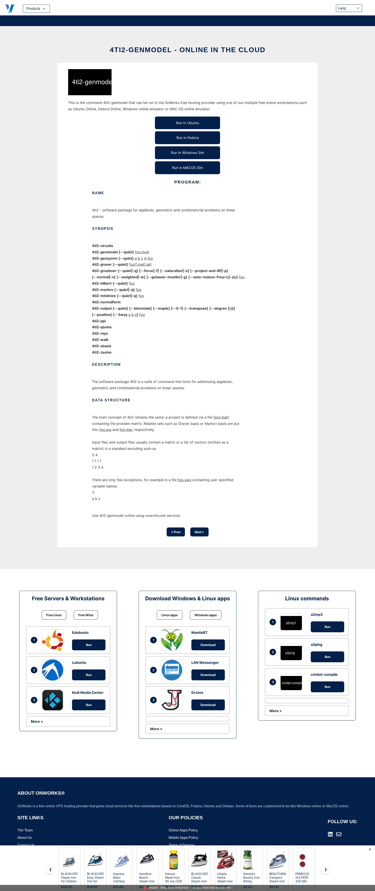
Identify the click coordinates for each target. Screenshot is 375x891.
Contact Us (26, 845)
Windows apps (205, 615)
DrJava (197, 692)
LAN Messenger (205, 662)
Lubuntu (79, 662)
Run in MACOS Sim (187, 167)
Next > (199, 532)
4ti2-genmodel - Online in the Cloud (187, 50)
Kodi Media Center (88, 692)
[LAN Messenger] (173, 670)
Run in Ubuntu (187, 123)
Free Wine (85, 615)
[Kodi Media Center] (53, 700)
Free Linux (54, 615)
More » (37, 721)
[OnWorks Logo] (9, 8)
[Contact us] (338, 834)
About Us (24, 837)
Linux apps (169, 615)
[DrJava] (173, 700)
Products (33, 8)
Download (208, 645)
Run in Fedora (187, 137)
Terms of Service (181, 845)
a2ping (316, 644)
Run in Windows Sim (187, 152)
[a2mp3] (292, 622)
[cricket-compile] (292, 682)
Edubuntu (80, 632)
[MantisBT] (173, 640)
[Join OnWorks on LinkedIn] (330, 834)
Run (89, 645)
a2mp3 (317, 614)
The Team (25, 830)
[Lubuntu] (53, 670)
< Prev (176, 532)
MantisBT (199, 632)
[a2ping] (292, 652)
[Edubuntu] (53, 640)
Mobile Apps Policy (183, 837)
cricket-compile (324, 674)
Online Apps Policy (183, 830)
